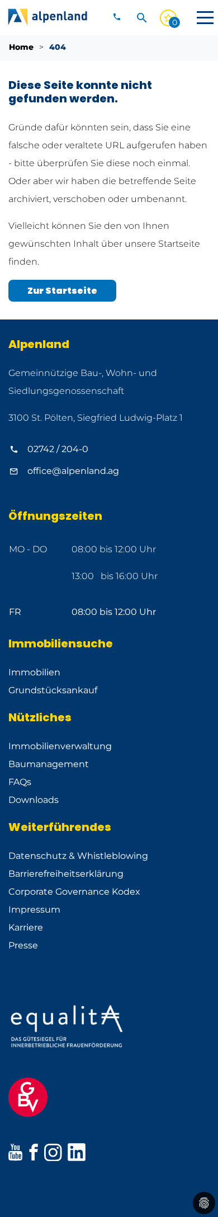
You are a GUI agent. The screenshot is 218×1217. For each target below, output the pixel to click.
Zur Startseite (62, 290)
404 (57, 47)
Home (21, 47)
